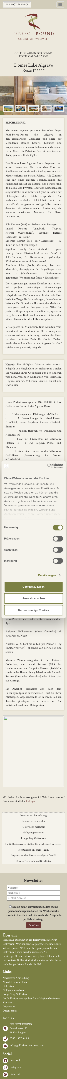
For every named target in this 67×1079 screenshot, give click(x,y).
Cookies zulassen (33, 586)
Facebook (15, 1060)
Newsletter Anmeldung (33, 815)
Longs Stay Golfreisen (33, 838)
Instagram (15, 1067)
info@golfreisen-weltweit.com (27, 1045)
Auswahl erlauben (33, 598)
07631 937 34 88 (19, 1038)
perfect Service (17, 5)
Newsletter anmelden (33, 821)
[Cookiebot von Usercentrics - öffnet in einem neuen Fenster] (48, 465)
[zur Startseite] (33, 21)
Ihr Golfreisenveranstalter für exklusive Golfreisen (33, 844)
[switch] (58, 538)
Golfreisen (8, 986)
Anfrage (30, 801)
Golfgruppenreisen (33, 832)
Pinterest (15, 1074)
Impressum (9, 1006)
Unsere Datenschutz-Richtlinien (33, 861)
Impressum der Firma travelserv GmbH (33, 855)
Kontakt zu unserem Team (33, 849)
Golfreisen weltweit (34, 827)
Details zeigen (47, 575)
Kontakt (7, 1002)
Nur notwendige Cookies (33, 610)
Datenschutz (9, 1010)
